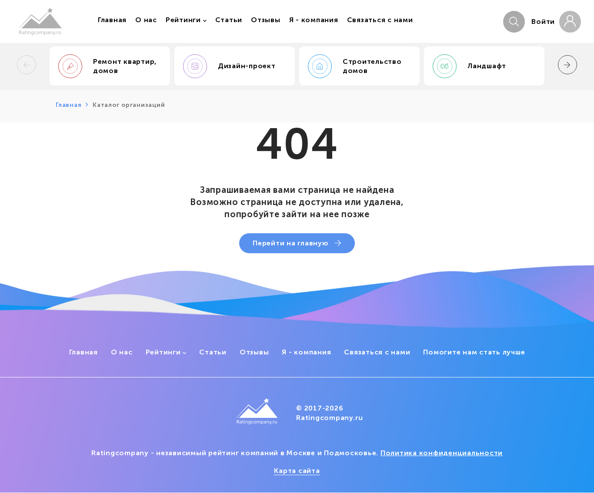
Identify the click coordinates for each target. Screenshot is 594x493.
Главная (68, 105)
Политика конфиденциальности (441, 453)
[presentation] (26, 64)
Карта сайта (297, 471)
